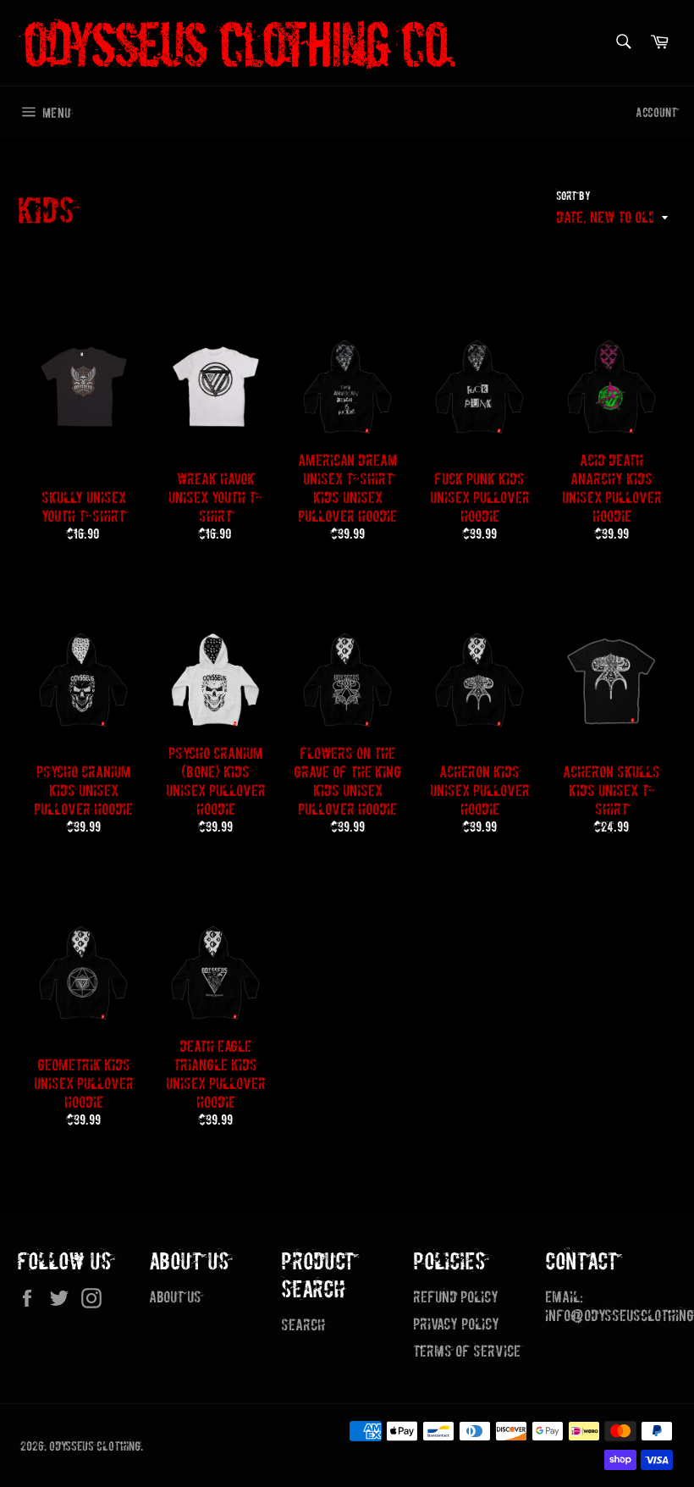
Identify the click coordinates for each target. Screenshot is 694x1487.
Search (303, 1325)
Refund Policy (455, 1297)
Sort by (573, 196)
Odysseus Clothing (94, 1446)
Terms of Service (466, 1351)
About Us (175, 1297)
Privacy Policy (456, 1324)
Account (656, 112)
